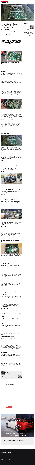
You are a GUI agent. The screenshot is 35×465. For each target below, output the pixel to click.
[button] (33, 2)
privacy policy (3, 459)
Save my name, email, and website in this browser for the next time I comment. (16, 404)
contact (8, 459)
